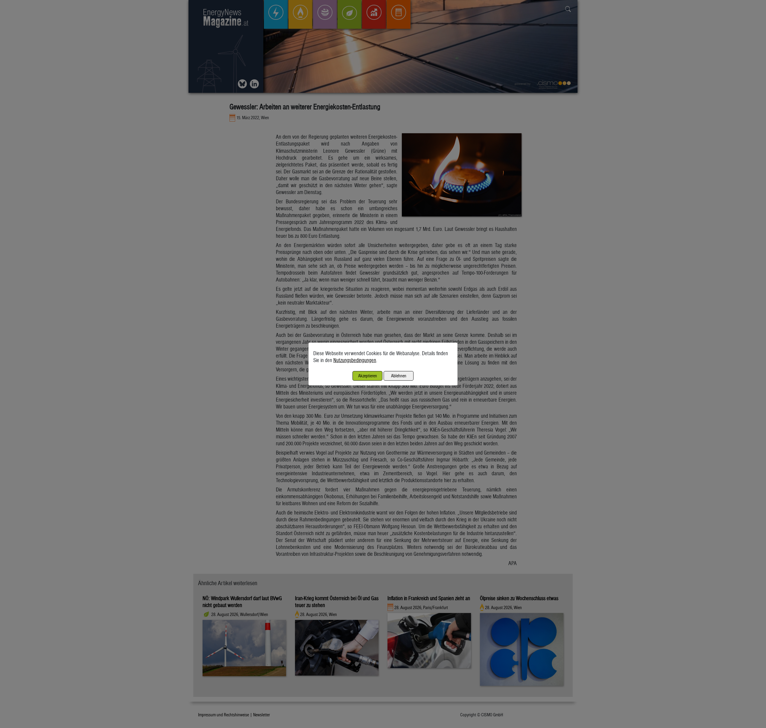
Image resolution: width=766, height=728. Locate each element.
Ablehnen (398, 375)
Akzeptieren (367, 375)
